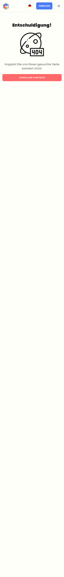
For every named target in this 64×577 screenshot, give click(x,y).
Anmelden (44, 5)
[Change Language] (30, 5)
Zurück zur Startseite (32, 77)
